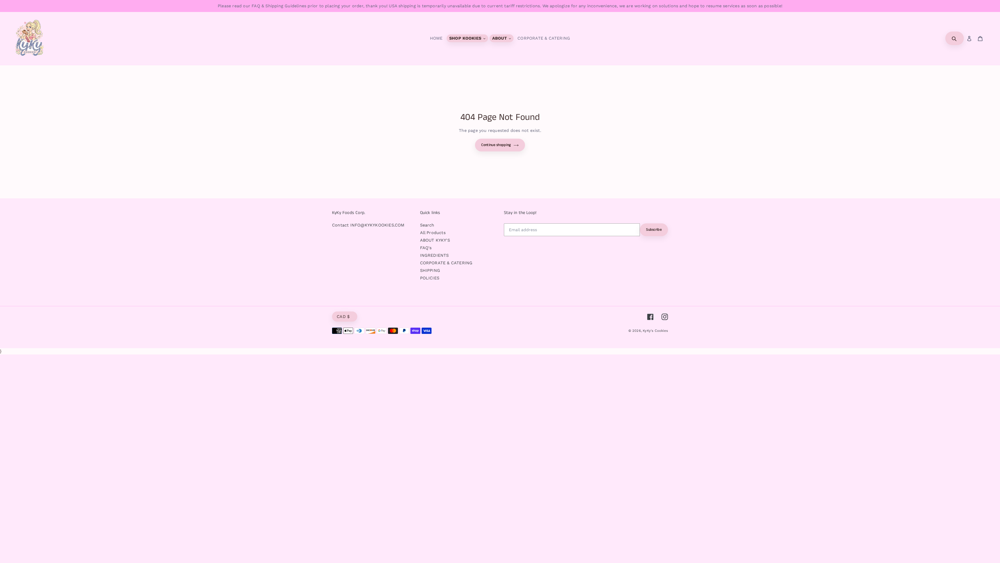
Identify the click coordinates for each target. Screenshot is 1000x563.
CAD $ (343, 316)
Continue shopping (496, 145)
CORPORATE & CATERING (446, 262)
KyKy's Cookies (655, 331)
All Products (433, 232)
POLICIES (430, 278)
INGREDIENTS (434, 255)
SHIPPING (430, 270)
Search (427, 225)
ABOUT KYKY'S (435, 240)
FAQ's (426, 247)
